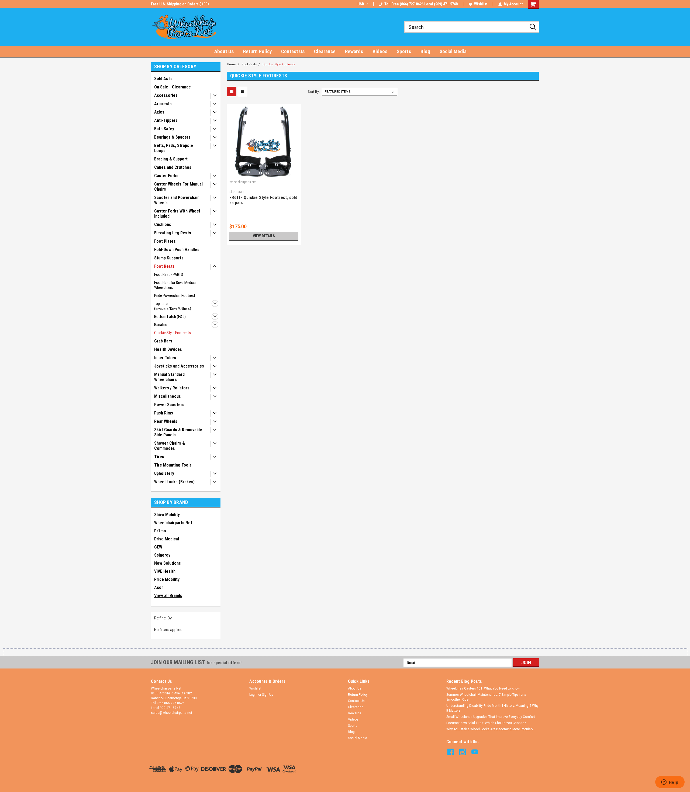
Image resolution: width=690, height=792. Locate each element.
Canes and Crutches (172, 167)
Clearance (325, 51)
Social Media (453, 51)
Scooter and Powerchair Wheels (176, 200)
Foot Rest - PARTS (168, 274)
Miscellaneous (167, 396)
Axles (159, 112)
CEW (158, 547)
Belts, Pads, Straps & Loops (173, 148)
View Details (264, 236)
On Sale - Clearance (172, 87)
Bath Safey (164, 128)
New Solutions (167, 563)
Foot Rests (164, 266)
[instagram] (462, 752)
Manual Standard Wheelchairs (169, 377)
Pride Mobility (167, 579)
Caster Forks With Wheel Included (177, 213)
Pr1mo (160, 530)
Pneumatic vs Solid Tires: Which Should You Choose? (486, 723)
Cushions (162, 224)
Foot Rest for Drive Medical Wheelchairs (175, 285)
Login (253, 695)
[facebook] (450, 752)
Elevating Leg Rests (172, 232)
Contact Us (293, 51)
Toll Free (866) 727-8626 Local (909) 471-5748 (421, 4)
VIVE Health (164, 571)
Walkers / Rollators (171, 387)
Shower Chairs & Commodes (169, 446)
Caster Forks (166, 175)
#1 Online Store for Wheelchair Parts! (181, 4)
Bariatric (160, 324)
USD (360, 4)
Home (231, 64)
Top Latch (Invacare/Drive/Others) (172, 306)
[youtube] (474, 752)
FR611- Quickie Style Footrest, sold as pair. (263, 200)
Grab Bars (163, 341)
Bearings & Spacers (172, 137)
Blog (425, 51)
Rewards (354, 51)
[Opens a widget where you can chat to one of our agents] (670, 782)
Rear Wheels (165, 421)
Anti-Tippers (166, 120)
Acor (158, 587)
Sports (404, 51)
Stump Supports (169, 257)
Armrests (163, 103)
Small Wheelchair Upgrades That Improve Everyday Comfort (490, 717)
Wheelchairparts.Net (173, 522)
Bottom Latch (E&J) (170, 316)
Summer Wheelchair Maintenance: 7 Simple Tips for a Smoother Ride (486, 697)
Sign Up (267, 695)
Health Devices (168, 349)
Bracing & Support (171, 159)
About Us (224, 51)
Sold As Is (163, 78)
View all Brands (168, 595)
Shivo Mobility (167, 514)
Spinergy (162, 555)
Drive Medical (166, 538)
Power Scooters (169, 404)
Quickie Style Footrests (172, 332)
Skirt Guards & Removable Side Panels (178, 432)
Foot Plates (165, 241)
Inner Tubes (165, 357)
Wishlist (480, 4)
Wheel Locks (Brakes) (174, 481)
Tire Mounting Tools (173, 465)
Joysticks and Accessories (179, 366)
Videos (379, 51)
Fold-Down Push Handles (176, 249)
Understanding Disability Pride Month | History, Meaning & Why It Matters (492, 708)
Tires (159, 456)
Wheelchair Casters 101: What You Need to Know (483, 688)
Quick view (264, 174)
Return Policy (257, 51)
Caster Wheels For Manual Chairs (178, 186)
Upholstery (164, 473)
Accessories (166, 95)
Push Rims (163, 413)
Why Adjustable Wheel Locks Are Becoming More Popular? (489, 729)
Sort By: (314, 92)
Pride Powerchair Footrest (174, 295)
